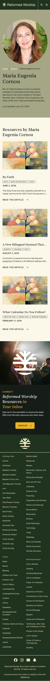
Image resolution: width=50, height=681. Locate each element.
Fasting (5, 619)
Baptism (29, 615)
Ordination (30, 486)
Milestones (30, 461)
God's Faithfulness (18, 181)
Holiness (17, 249)
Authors (14, 68)
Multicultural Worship (34, 477)
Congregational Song (10, 594)
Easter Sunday (8, 516)
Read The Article (13, 200)
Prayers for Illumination (35, 601)
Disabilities (6, 607)
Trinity (28, 532)
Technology (30, 528)
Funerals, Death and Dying (12, 624)
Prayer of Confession (34, 582)
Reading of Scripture (34, 605)
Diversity (7, 249)
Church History (8, 584)
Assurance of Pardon (34, 592)
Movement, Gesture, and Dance (36, 471)
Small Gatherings (33, 523)
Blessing (5, 570)
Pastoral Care (31, 491)
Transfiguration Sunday (11, 484)
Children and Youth (10, 575)
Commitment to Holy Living (37, 596)
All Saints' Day (8, 544)
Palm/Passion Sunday (11, 502)
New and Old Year (33, 482)
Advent (5, 461)
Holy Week (6, 498)
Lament (29, 587)
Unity (27, 249)
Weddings (30, 537)
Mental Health (31, 456)
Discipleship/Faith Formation (9, 613)
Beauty (5, 566)
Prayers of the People (34, 631)
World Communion (33, 546)
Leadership (6, 647)
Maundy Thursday (9, 507)
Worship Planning (39, 317)
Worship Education (33, 551)
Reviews (29, 519)
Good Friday (7, 511)
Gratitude (6, 628)
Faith (6, 181)
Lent (4, 488)
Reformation (31, 514)
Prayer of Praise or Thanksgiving (33, 641)
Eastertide (6, 521)
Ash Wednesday (8, 493)
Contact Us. (25, 677)
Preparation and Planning (36, 500)
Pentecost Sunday (9, 530)
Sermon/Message (33, 610)
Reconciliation (31, 509)
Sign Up (23, 425)
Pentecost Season (9, 534)
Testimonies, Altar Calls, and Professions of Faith (35, 625)
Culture (5, 603)
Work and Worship (33, 542)
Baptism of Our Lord (10, 479)
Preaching (30, 496)
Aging (4, 561)
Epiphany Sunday (9, 470)
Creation (5, 598)
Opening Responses (34, 573)
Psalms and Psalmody (35, 505)
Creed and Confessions (35, 619)
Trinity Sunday (8, 539)
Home (5, 68)
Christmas (6, 465)
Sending (29, 647)
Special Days (24, 317)
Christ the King (8, 548)
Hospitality (6, 633)
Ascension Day (8, 525)
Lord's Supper (32, 636)
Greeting (29, 569)
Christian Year (10, 317)
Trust (31, 181)
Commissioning (8, 589)
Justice (5, 642)
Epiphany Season (9, 475)
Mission (29, 465)
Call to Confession (33, 578)
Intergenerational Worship (12, 638)
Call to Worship (32, 564)
